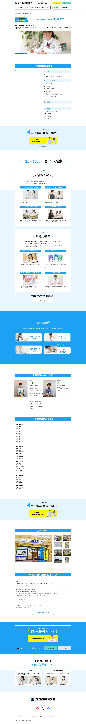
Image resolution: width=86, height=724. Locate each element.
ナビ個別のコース (20, 7)
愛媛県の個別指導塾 (25, 13)
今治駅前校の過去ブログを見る (43, 612)
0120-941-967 (46, 104)
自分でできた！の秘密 (29, 7)
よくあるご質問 (18, 716)
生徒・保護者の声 (45, 7)
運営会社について (43, 716)
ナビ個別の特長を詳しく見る (43, 300)
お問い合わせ (64, 648)
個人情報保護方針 (33, 716)
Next (50, 549)
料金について (37, 7)
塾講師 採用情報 (53, 716)
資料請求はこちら (42, 146)
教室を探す (19, 13)
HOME (16, 13)
